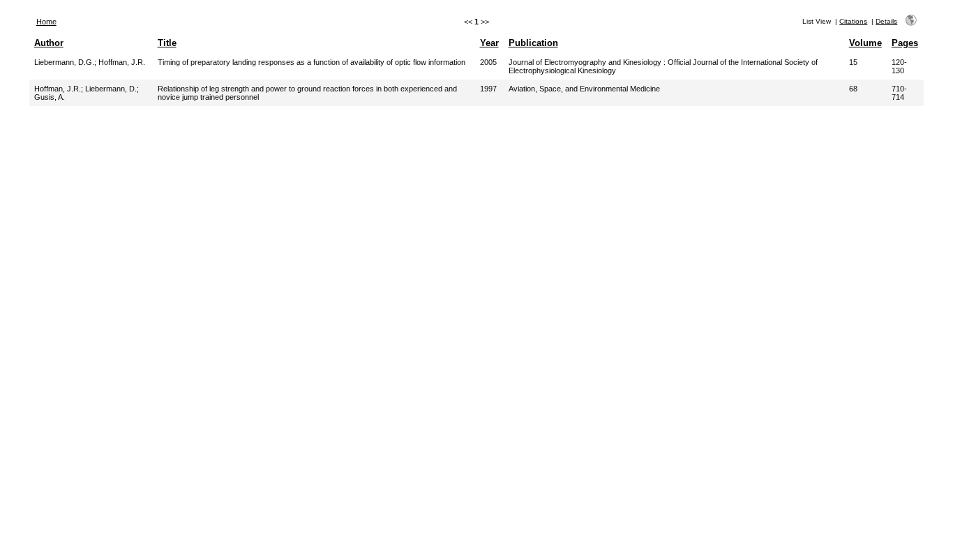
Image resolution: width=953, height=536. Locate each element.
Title (167, 43)
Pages (905, 43)
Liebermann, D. (111, 88)
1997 (488, 88)
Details (886, 21)
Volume (865, 43)
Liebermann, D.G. (64, 62)
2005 (488, 62)
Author (48, 43)
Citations (853, 21)
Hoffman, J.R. (121, 62)
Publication (533, 43)
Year (489, 43)
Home (46, 21)
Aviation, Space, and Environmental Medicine (584, 88)
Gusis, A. (49, 97)
